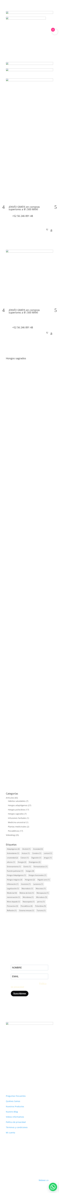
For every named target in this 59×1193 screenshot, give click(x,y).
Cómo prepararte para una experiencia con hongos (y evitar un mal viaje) (29, 510)
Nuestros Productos (15, 1106)
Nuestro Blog (12, 1111)
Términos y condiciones (17, 1127)
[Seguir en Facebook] (8, 1077)
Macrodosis (27, 888)
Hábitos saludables (17, 801)
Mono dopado (13, 901)
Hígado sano (44, 879)
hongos (30, 871)
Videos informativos (15, 1117)
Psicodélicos (13, 831)
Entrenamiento (14, 866)
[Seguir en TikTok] (24, 1077)
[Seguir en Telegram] (35, 1077)
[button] (53, 1187)
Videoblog (10, 835)
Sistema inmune (26, 910)
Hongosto (30, 879)
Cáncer (25, 858)
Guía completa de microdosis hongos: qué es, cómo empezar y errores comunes (28, 683)
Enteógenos (34, 862)
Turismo (41, 910)
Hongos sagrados (35, 460)
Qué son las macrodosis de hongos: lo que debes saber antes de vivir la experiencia (28, 623)
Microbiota (28, 897)
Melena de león (27, 893)
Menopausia (43, 893)
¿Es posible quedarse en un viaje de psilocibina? (27, 453)
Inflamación (12, 884)
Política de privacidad (16, 1122)
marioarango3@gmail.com (24, 399)
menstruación (13, 897)
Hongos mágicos (14, 879)
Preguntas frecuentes (16, 1096)
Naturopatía (28, 901)
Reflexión (11, 910)
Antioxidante (13, 853)
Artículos (14, 403)
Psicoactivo (12, 906)
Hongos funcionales (37, 875)
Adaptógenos (13, 849)
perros (41, 901)
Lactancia (38, 884)
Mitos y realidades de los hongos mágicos (26, 565)
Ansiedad (38, 849)
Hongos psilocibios (27, 403)
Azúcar (26, 853)
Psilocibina (40, 906)
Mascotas (41, 888)
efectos (11, 862)
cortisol (48, 853)
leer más (13, 433)
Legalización (13, 888)
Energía (22, 862)
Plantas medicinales (17, 826)
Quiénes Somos (13, 1101)
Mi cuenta (10, 1132)
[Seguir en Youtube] (30, 1077)
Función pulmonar (15, 871)
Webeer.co (43, 1180)
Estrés (27, 866)
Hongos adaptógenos (17, 805)
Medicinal (12, 893)
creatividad (12, 858)
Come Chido (17, 457)
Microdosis (41, 897)
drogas (48, 858)
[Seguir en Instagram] (13, 1077)
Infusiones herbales (17, 818)
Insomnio (26, 884)
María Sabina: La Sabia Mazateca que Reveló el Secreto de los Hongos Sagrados (28, 742)
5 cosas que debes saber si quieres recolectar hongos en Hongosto (27, 396)
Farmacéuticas (40, 866)
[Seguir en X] (19, 1077)
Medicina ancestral (17, 822)
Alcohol (26, 849)
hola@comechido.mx (24, 1068)
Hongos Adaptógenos (16, 875)
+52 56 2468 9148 (22, 1060)
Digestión (36, 858)
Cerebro (36, 853)
